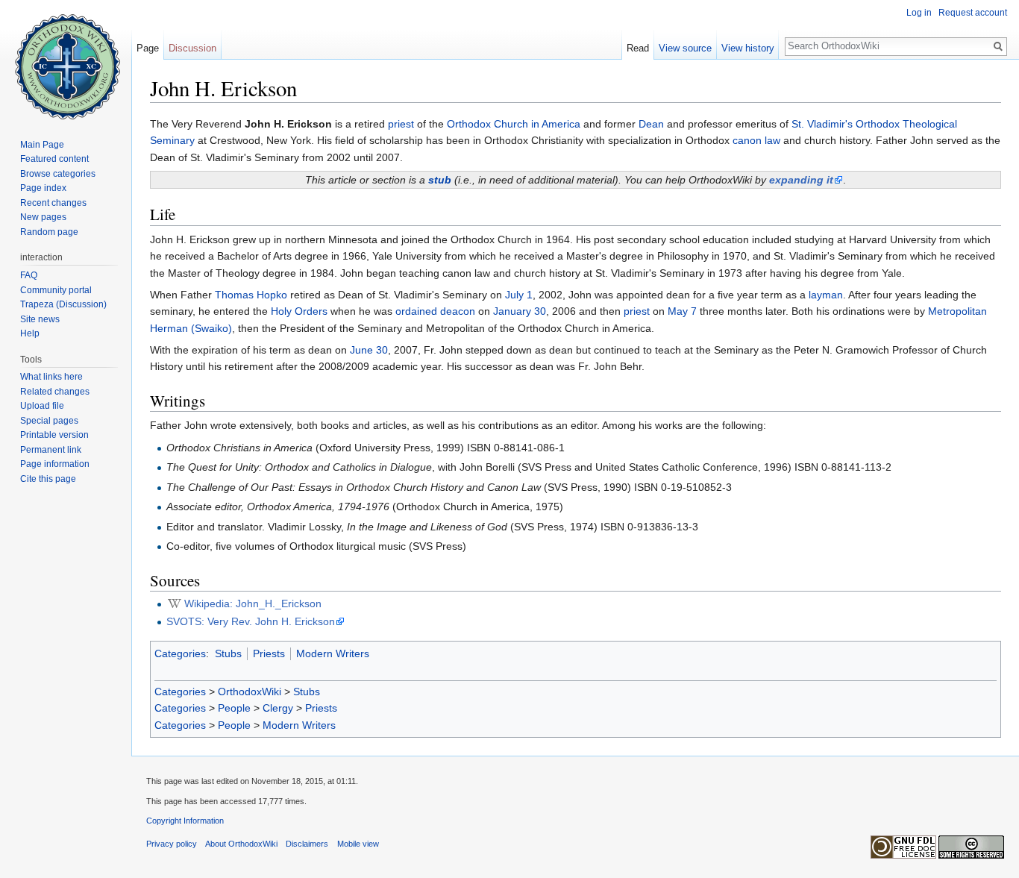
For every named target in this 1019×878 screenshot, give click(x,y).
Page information (55, 464)
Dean (651, 124)
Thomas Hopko (251, 295)
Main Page (42, 144)
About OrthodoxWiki (241, 843)
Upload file (42, 406)
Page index (43, 188)
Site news (40, 319)
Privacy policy (171, 843)
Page (148, 48)
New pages (43, 217)
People (234, 708)
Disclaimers (307, 843)
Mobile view (358, 843)
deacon (457, 311)
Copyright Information (185, 820)
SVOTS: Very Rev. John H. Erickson (250, 621)
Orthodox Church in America (513, 124)
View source (685, 48)
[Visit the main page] (65, 59)
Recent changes (53, 203)
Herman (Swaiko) (191, 328)
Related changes (55, 391)
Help (30, 333)
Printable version (54, 435)
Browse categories (57, 174)
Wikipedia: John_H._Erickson (253, 603)
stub (439, 180)
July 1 (519, 295)
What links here (51, 376)
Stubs (228, 653)
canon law (756, 140)
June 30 (369, 350)
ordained (416, 311)
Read (638, 48)
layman (826, 295)
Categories (180, 653)
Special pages (49, 421)
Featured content (54, 159)
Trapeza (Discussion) (63, 304)
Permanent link (50, 450)
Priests (269, 653)
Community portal (56, 290)
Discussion (192, 48)
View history (747, 48)
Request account (972, 12)
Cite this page (48, 479)
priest (401, 124)
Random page (49, 232)
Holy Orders (299, 311)
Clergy (278, 708)
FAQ (28, 275)
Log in (919, 12)
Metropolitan (957, 311)
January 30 (519, 311)
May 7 (682, 311)
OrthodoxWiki (249, 691)
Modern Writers (332, 653)
